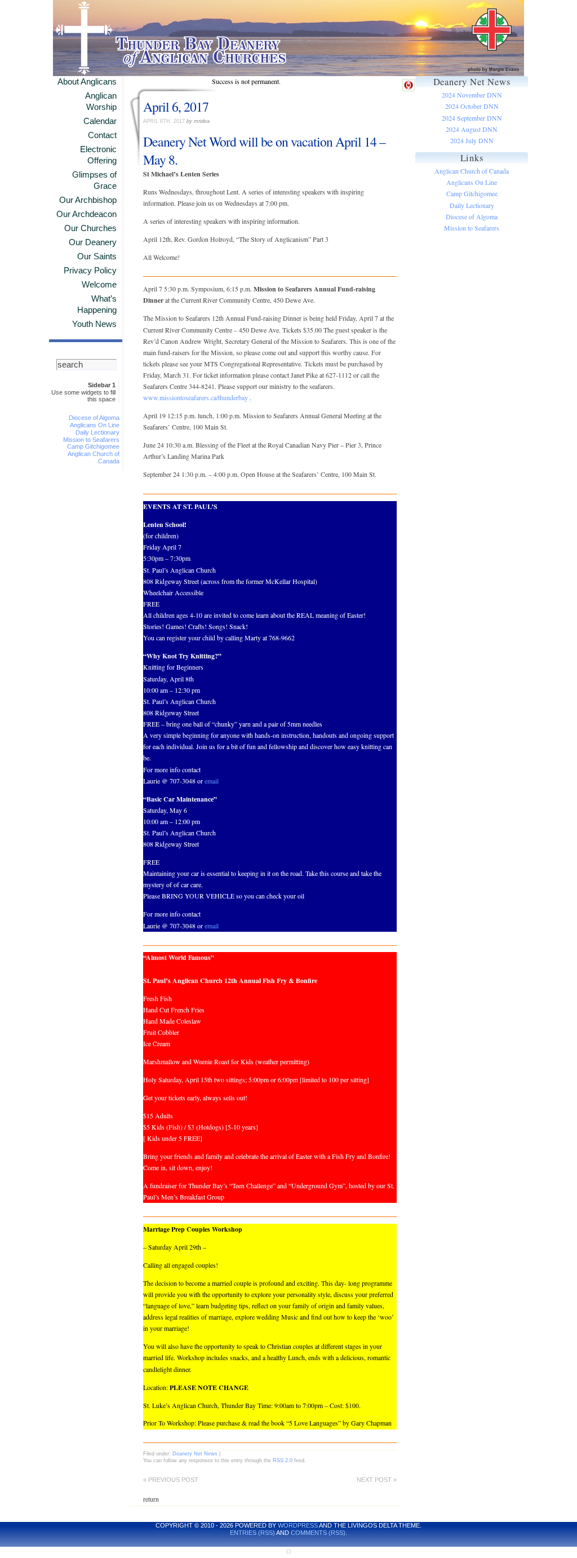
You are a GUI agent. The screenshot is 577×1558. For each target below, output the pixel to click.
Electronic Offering (98, 155)
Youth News (94, 324)
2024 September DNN (472, 118)
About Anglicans (87, 81)
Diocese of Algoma (94, 417)
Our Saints (97, 256)
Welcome (99, 284)
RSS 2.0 (282, 1460)
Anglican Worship (101, 101)
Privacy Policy (90, 270)
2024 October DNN (472, 106)
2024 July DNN (472, 140)
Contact (102, 135)
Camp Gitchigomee (93, 446)
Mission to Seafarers (91, 439)
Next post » (377, 1479)
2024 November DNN (472, 95)
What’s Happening (97, 304)
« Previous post (170, 1479)
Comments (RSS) (318, 1532)
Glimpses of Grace (94, 180)
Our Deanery (93, 242)
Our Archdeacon (86, 214)
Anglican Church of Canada (471, 171)
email (212, 781)
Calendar (100, 121)
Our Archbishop (88, 200)
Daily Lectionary (97, 432)
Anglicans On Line (94, 425)
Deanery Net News (195, 1453)
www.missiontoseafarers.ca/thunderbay (195, 397)
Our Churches (90, 228)
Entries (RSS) (252, 1532)
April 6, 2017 (175, 107)
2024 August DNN (472, 129)
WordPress (298, 1525)
